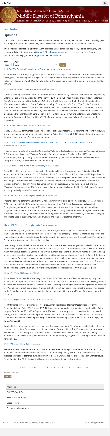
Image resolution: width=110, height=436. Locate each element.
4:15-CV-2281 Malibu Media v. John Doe (27, 125)
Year (6, 61)
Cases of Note (13, 402)
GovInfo (39, 52)
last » (87, 367)
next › (79, 367)
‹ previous (32, 367)
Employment (25, 422)
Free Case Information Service (20, 408)
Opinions (11, 386)
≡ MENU (7, 3)
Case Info (13, 29)
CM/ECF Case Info (15, 392)
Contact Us (14, 422)
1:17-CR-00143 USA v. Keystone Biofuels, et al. (29, 89)
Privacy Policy (90, 422)
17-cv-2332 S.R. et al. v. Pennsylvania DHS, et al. (30, 195)
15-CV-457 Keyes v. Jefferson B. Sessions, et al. (29, 299)
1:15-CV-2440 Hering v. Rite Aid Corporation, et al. (31, 165)
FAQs (54, 422)
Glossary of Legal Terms (41, 422)
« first (22, 367)
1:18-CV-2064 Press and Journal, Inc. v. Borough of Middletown (37, 69)
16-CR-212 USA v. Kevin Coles (22, 344)
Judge (16, 61)
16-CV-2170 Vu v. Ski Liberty (21, 273)
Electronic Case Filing (16, 397)
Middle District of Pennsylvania (50, 16)
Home (6, 29)
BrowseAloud (101, 422)
